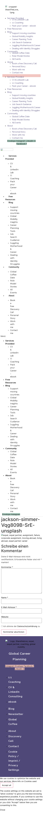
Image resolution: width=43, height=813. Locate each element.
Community (12, 113)
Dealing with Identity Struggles (26, 48)
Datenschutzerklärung (27, 626)
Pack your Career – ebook (24, 26)
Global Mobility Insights (22, 36)
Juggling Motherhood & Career (26, 45)
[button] (5, 336)
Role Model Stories (21, 56)
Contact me (17, 72)
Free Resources (14, 29)
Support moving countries (24, 33)
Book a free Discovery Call (24, 63)
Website (4, 617)
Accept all (6, 785)
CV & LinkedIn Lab (20, 19)
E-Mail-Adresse (9, 607)
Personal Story (18, 66)
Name (4, 597)
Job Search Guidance (21, 42)
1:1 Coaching (17, 22)
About (10, 126)
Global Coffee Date (21, 53)
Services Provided (15, 77)
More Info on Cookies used (24, 781)
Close (2, 810)
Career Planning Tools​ (22, 39)
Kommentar (7, 567)
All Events (16, 59)
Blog (9, 32)
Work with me (18, 69)
